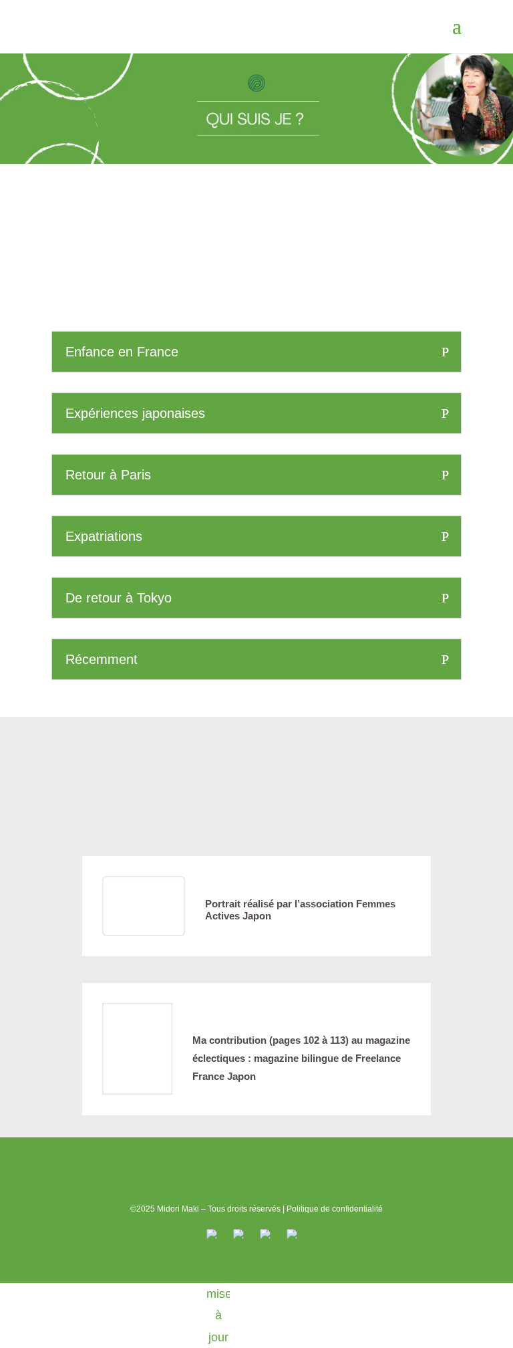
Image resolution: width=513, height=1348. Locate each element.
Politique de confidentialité (335, 1209)
